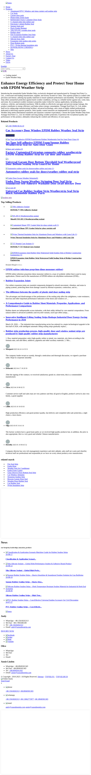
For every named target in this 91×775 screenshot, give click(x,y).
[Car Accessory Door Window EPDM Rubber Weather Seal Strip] (15, 126)
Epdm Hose (11, 466)
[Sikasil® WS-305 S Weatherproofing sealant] (24, 216)
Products (9, 9)
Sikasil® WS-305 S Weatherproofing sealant (27, 219)
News (8, 52)
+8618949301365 (16, 670)
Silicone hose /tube (17, 39)
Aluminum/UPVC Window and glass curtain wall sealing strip (33, 11)
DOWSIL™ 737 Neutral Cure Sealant (25, 247)
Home (8, 7)
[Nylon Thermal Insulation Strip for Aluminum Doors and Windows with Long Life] (43, 234)
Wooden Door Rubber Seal (17, 481)
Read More (10, 135)
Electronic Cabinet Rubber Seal (22, 24)
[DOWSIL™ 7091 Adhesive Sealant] (20, 207)
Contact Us (10, 58)
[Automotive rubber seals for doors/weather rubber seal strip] (30, 168)
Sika (12, 49)
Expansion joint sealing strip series (23, 41)
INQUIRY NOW (7, 631)
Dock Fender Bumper (18, 28)
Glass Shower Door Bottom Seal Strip (21, 473)
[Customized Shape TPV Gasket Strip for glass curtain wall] (34, 225)
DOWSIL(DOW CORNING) (21, 47)
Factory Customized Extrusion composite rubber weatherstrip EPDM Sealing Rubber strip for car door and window (43, 153)
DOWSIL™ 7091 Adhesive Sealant (23, 210)
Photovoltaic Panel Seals (19, 18)
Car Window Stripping (15, 475)
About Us (9, 54)
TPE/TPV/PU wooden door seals (22, 30)
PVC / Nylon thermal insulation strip (24, 45)
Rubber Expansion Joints (18, 280)
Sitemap (41, 677)
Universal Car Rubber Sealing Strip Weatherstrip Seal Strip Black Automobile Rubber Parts (42, 192)
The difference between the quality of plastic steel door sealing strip (38, 292)
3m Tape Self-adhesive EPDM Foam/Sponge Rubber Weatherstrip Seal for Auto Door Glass (37, 143)
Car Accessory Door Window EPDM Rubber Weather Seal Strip (45, 130)
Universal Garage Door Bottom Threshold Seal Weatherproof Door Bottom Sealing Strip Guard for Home (43, 163)
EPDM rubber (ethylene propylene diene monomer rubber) (34, 269)
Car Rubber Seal (13, 483)
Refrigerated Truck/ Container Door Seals (26, 20)
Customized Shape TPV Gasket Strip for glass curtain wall (33, 228)
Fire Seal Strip (12, 464)
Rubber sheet (15, 32)
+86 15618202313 (16, 625)
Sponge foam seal (17, 26)
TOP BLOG (50, 677)
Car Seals (14, 13)
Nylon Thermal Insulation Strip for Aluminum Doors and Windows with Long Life (42, 237)
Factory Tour (10, 56)
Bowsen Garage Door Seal (17, 479)
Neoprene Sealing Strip (16, 477)
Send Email (5, 681)
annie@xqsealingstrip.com (21, 673)
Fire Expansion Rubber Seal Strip (23, 35)
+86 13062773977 (27, 699)
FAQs (8, 62)
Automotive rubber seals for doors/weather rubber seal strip (42, 171)
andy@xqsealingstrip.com (21, 627)
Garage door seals (17, 15)
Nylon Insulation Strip (15, 485)
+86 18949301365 (41, 699)
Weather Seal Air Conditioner (18, 468)
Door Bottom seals (17, 43)
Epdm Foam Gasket (14, 470)
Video (8, 60)
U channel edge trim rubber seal (22, 22)
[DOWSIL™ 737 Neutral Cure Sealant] (22, 244)
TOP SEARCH (62, 677)
